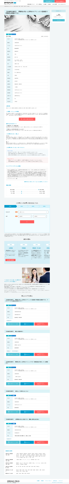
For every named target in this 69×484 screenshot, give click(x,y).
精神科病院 (32, 459)
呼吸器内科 (21, 453)
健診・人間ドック (26, 457)
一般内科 (17, 453)
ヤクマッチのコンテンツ (62, 4)
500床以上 (37, 466)
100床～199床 (28, 466)
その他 (33, 457)
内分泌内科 (40, 453)
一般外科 (21, 454)
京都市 (25, 6)
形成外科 (44, 454)
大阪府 (20, 473)
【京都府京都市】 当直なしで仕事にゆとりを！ (17, 391)
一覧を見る (59, 20)
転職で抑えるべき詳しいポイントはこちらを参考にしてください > (36, 181)
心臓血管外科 (33, 454)
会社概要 (38, 480)
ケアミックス (24, 459)
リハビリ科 (17, 457)
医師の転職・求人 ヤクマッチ (9, 6)
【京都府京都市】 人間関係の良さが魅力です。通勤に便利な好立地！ (22, 419)
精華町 (27, 471)
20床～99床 (23, 466)
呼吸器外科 (37, 454)
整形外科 (41, 454)
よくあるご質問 (54, 4)
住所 (6, 216)
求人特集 (49, 4)
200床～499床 (33, 466)
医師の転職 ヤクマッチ (31, 4)
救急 (30, 457)
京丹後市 (17, 471)
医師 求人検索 (16, 6)
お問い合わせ (55, 480)
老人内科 (17, 454)
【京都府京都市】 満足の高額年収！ (15, 331)
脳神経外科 (24, 454)
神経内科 (33, 453)
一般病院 (17, 459)
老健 (35, 459)
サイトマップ (60, 480)
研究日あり (17, 464)
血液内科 (36, 453)
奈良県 (25, 473)
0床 (16, 466)
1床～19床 (19, 466)
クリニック (28, 459)
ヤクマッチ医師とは (39, 4)
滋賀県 (17, 473)
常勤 (19, 6)
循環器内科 (25, 453)
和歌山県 (28, 473)
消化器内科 (29, 453)
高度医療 (25, 464)
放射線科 (21, 457)
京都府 (22, 6)
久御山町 (23, 471)
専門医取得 (22, 464)
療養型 (21, 459)
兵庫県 (23, 473)
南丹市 (21, 471)
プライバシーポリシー (48, 480)
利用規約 (42, 480)
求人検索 (45, 4)
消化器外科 (28, 454)
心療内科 (44, 453)
